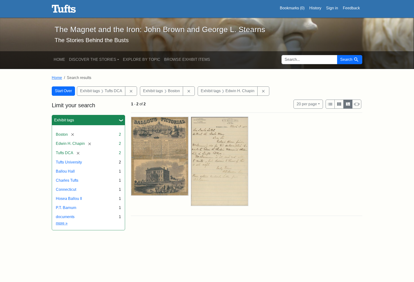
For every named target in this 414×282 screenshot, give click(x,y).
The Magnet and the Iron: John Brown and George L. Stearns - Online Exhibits (64, 8)
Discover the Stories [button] (92, 59)
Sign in (332, 8)
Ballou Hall (65, 171)
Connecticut (66, 189)
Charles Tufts (67, 180)
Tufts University (69, 162)
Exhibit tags (64, 120)
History (315, 8)
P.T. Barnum (66, 208)
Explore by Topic (141, 59)
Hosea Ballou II (69, 199)
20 (307, 104)
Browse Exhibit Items (187, 59)
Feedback (351, 8)
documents (65, 217)
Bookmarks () (292, 8)
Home (59, 59)
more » (62, 223)
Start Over (63, 91)
